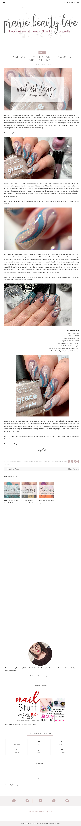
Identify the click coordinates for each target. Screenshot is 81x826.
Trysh (38, 64)
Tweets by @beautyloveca (13, 785)
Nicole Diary (47, 461)
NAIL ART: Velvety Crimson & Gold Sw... (28, 502)
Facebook (62, 744)
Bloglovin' (62, 753)
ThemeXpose (35, 823)
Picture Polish (56, 461)
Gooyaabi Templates (54, 823)
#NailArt (42, 52)
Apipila (18, 461)
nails (40, 461)
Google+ (39, 753)
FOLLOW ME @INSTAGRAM (42, 811)
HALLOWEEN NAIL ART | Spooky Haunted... (46, 502)
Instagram (17, 744)
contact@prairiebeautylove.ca (42, 676)
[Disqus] (42, 541)
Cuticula (25, 461)
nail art (35, 461)
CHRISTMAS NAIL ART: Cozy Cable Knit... (11, 502)
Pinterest (16, 753)
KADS (30, 461)
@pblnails (23, 436)
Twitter (39, 744)
